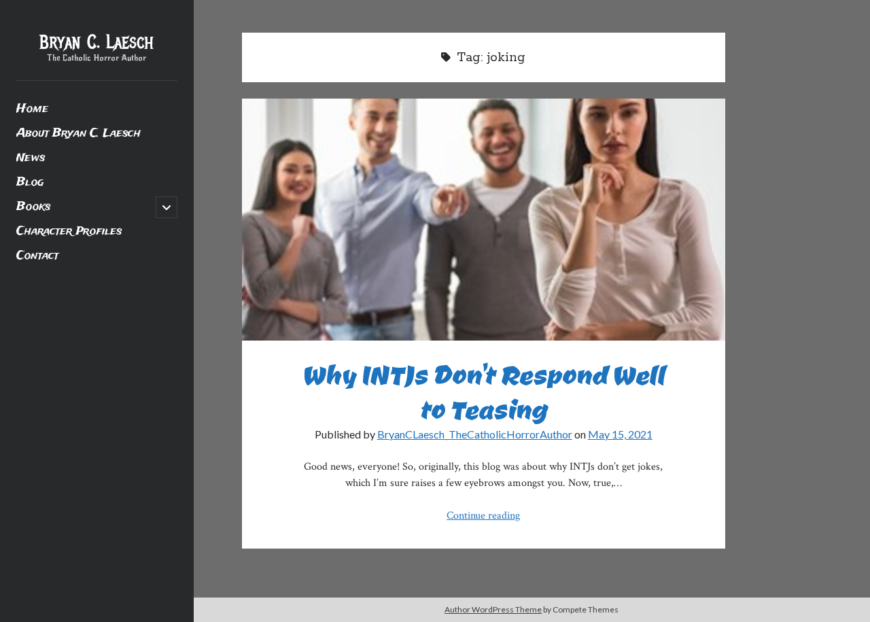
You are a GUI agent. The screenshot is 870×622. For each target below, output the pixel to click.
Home (32, 109)
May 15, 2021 (620, 434)
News (30, 158)
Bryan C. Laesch (96, 42)
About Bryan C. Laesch (78, 133)
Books (33, 207)
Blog (30, 182)
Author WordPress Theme (493, 609)
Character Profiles (69, 231)
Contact (37, 256)
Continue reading (483, 515)
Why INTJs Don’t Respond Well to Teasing (483, 220)
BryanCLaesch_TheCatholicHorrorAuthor (474, 434)
